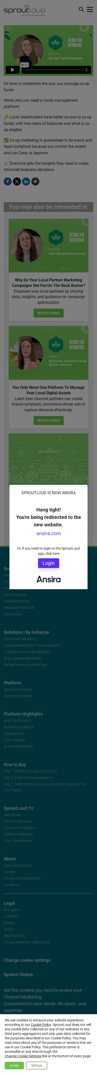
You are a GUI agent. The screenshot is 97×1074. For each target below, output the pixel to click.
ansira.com (48, 533)
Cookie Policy (41, 1025)
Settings (36, 1065)
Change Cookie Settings (23, 1056)
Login (49, 563)
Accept (14, 1065)
